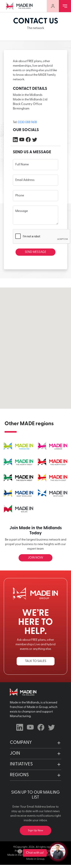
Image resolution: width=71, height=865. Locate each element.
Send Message (35, 252)
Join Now (35, 557)
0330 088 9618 (27, 122)
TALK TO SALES (35, 661)
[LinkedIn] (15, 139)
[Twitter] (34, 139)
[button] (35, 743)
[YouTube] (21, 139)
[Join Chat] (57, 851)
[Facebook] (28, 139)
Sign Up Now (35, 830)
